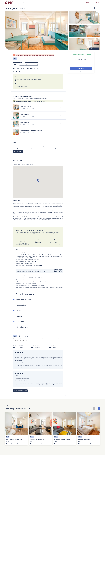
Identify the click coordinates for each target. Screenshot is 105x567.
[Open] (27, 3)
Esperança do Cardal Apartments (29, 65)
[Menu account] (97, 2)
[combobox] (21, 3)
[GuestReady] (9, 2)
